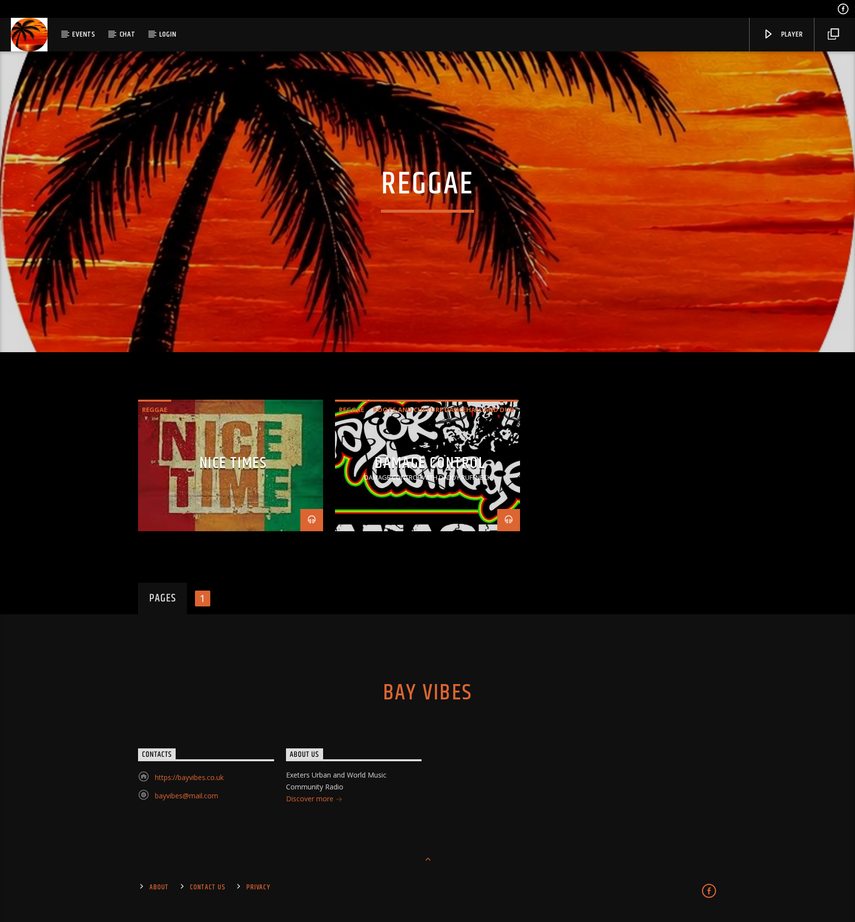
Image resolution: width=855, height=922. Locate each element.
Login (167, 34)
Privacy (258, 887)
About (159, 887)
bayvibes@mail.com (186, 795)
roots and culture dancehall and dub (443, 409)
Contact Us (207, 887)
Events (83, 34)
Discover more (310, 798)
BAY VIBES (427, 693)
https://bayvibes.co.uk (189, 777)
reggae (154, 409)
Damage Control (430, 463)
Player (791, 34)
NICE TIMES (233, 463)
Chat (128, 34)
